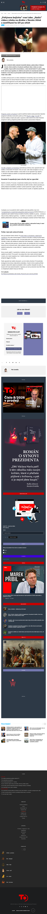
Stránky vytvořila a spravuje (27, 904)
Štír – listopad (9, 858)
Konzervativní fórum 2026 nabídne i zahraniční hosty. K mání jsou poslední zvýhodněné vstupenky (27, 224)
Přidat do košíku (13, 537)
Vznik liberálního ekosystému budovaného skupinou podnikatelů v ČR (13, 740)
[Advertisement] (23, 199)
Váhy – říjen (8, 864)
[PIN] (12, 362)
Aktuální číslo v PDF (23, 837)
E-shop (13, 910)
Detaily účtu (23, 835)
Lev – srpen (8, 876)
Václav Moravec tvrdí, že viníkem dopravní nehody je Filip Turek (13, 735)
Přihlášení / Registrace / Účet (23, 828)
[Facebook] (20, 907)
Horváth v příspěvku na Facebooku (10, 168)
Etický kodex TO (23, 808)
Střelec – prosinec (10, 852)
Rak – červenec (9, 882)
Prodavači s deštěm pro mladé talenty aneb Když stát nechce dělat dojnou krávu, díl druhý (26, 632)
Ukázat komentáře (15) (23, 300)
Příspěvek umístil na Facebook (9, 114)
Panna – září (9, 870)
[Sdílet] (6, 362)
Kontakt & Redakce (23, 804)
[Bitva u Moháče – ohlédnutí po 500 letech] (23, 653)
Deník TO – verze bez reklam (9, 526)
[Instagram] (23, 907)
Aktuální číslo (23, 809)
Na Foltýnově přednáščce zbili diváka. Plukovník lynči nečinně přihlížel (19, 274)
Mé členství (23, 832)
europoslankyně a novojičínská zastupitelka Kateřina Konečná (18, 212)
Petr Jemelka (10, 60)
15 (18, 25)
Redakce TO (7, 598)
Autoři (23, 806)
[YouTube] (25, 907)
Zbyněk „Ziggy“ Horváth (33, 116)
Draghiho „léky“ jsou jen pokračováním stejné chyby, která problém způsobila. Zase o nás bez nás (26, 621)
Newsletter (23, 838)
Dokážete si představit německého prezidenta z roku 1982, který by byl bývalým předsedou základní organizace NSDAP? (25, 626)
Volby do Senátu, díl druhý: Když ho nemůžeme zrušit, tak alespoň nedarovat (37, 734)
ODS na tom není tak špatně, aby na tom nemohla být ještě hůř (37, 728)
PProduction (34, 904)
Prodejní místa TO (23, 816)
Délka (4, 530)
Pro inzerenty (23, 814)
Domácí (3, 25)
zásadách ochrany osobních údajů (15, 353)
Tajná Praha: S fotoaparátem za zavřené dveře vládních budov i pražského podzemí (36, 740)
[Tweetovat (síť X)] (9, 362)
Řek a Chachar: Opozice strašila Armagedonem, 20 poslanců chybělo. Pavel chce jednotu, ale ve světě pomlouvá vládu (25, 615)
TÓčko (5, 567)
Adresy (23, 833)
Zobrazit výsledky (6, 559)
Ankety (23, 818)
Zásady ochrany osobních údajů (23, 910)
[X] (21, 907)
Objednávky (23, 830)
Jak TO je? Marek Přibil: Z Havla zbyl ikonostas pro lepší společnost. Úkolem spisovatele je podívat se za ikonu (22, 596)
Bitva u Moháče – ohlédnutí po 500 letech (17, 609)
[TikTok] (27, 907)
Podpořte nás (23, 813)
